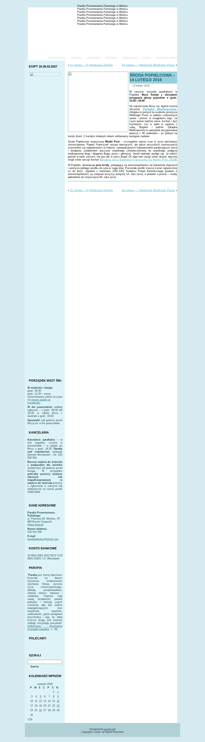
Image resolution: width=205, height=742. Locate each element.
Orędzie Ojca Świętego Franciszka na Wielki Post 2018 (138, 159)
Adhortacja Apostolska (44, 628)
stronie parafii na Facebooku (38, 401)
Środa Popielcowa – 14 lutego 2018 (152, 77)
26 (40, 710)
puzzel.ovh (110, 729)
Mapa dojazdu (35, 524)
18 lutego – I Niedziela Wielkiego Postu (148, 65)
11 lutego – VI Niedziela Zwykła (91, 65)
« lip (29, 718)
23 (58, 705)
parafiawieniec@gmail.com (42, 539)
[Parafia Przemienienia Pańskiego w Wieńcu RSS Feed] (28, 733)
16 (58, 701)
